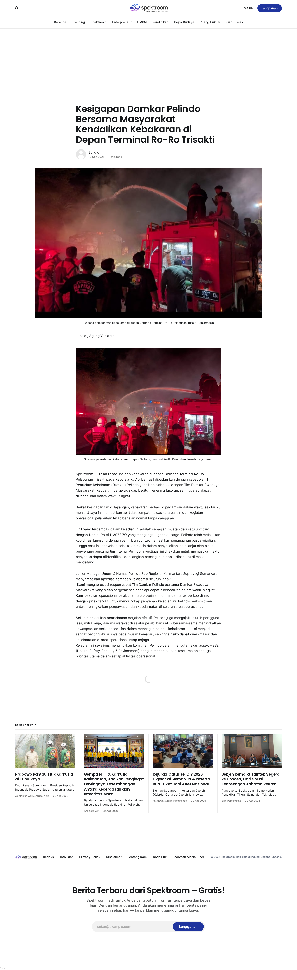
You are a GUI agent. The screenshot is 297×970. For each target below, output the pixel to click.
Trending (78, 22)
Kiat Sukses (234, 22)
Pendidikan (160, 22)
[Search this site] (17, 8)
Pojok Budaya (184, 22)
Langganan (270, 8)
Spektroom (98, 22)
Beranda (60, 22)
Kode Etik (160, 857)
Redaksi (49, 857)
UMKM (142, 22)
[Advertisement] (148, 58)
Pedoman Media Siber (188, 857)
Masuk (248, 8)
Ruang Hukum (210, 22)
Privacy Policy (89, 857)
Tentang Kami (137, 857)
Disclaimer (114, 857)
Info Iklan (67, 857)
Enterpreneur (122, 22)
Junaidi (94, 152)
